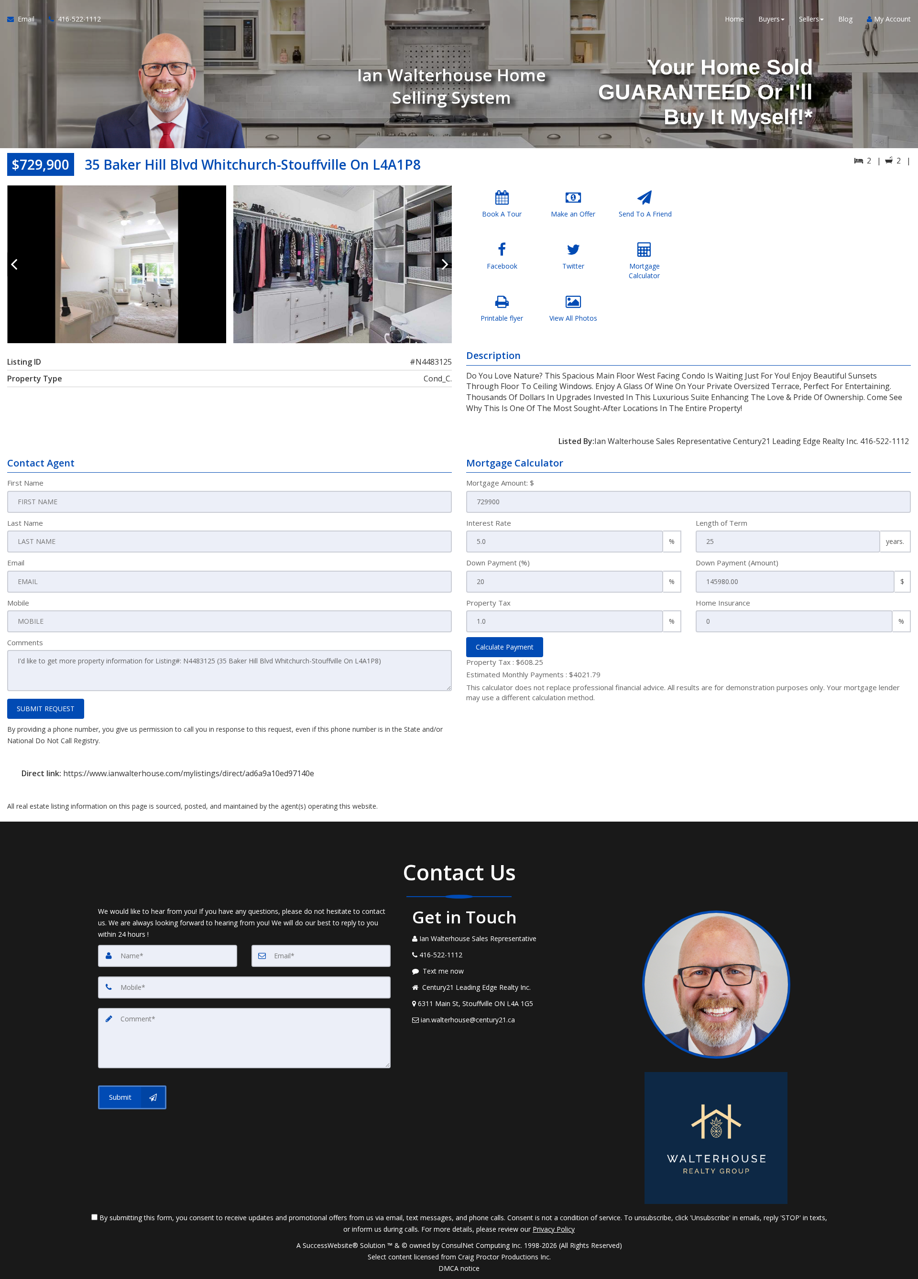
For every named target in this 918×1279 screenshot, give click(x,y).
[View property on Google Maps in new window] (802, 257)
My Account (891, 18)
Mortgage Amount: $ (500, 483)
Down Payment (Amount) (737, 562)
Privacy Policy (554, 1229)
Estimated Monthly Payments (533, 674)
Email (15, 562)
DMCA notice (459, 1268)
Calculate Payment (505, 646)
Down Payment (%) (498, 562)
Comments (25, 642)
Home (734, 18)
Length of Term (721, 523)
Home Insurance (723, 602)
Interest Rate (488, 523)
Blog (845, 18)
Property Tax (488, 602)
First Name (25, 483)
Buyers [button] (769, 18)
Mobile (18, 602)
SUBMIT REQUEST (46, 708)
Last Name (25, 523)
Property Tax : (504, 662)
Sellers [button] (809, 18)
